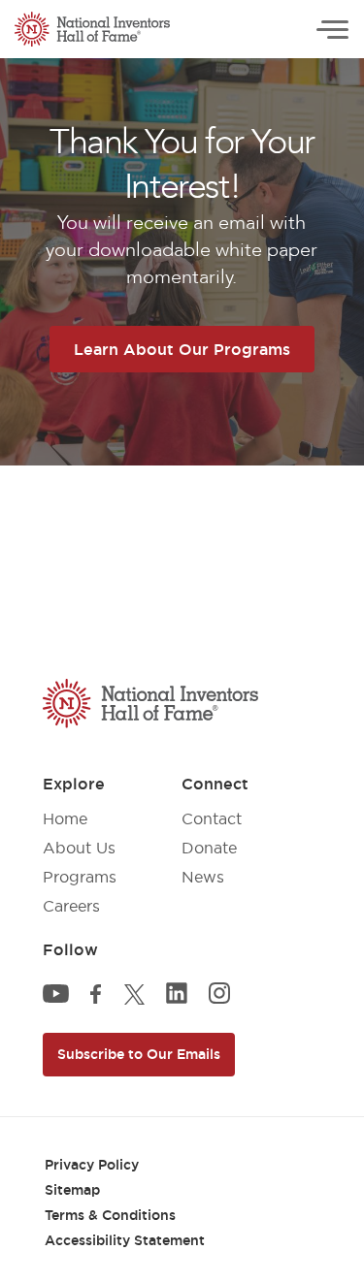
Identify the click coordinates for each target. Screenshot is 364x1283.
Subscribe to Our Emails (138, 1054)
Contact (212, 818)
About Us (79, 847)
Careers (71, 905)
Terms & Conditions (110, 1215)
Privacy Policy (92, 1164)
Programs (79, 876)
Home (65, 818)
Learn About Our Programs (182, 349)
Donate (209, 847)
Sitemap (72, 1190)
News (203, 876)
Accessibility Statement (125, 1240)
